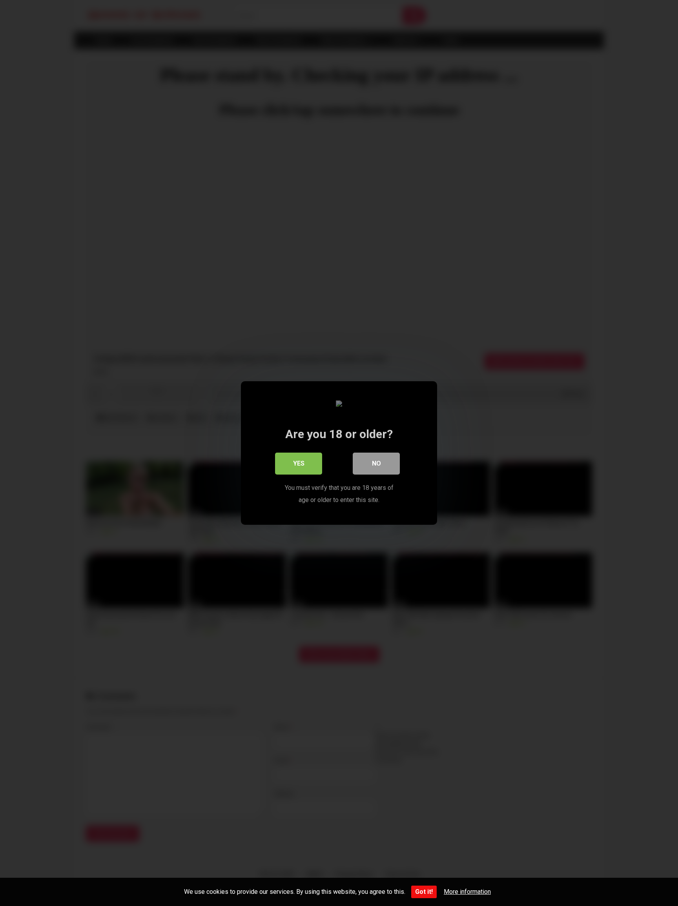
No (376, 463)
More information (467, 891)
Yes (298, 463)
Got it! (424, 891)
